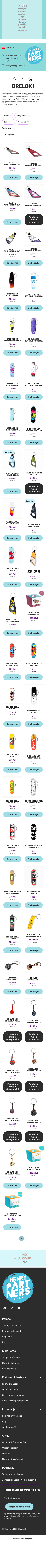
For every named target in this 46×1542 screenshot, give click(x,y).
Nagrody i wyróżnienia (13, 1459)
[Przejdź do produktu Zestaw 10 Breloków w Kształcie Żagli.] (34, 1155)
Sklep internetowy (22, 1539)
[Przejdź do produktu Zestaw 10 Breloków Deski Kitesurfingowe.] (12, 1201)
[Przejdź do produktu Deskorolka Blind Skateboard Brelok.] (12, 741)
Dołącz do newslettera (19, 1506)
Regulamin (7, 1336)
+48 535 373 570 (13, 55)
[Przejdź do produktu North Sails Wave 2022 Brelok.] (34, 509)
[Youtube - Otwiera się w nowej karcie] (19, 1308)
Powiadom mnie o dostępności (34, 219)
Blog (4, 1421)
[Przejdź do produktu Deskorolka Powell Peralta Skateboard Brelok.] (34, 415)
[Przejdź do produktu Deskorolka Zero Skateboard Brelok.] (34, 695)
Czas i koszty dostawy (13, 1395)
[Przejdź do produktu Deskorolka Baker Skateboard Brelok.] (34, 877)
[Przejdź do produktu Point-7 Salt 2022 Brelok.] (12, 603)
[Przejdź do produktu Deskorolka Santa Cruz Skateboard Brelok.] (12, 650)
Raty (4, 1342)
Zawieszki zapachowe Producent (18, 1480)
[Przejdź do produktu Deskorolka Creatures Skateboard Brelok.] (12, 787)
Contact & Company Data (14, 1442)
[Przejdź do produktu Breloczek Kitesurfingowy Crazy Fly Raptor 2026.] (34, 280)
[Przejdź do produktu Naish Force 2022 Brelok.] (34, 556)
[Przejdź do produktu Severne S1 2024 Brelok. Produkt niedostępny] (34, 459)
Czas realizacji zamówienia (15, 1400)
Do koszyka (12, 177)
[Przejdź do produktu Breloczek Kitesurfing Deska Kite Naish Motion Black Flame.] (12, 280)
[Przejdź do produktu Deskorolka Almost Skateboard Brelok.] (12, 923)
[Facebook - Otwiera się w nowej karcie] (4, 1308)
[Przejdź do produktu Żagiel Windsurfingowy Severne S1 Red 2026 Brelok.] (34, 151)
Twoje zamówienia (11, 1357)
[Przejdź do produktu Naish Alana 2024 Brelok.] (12, 508)
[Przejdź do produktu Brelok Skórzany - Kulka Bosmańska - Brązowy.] (34, 966)
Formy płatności (10, 1384)
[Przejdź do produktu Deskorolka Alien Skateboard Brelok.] (12, 555)
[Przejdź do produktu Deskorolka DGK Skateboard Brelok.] (34, 787)
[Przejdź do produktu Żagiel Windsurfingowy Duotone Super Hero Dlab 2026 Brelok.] (34, 237)
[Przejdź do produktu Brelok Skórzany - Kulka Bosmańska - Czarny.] (12, 965)
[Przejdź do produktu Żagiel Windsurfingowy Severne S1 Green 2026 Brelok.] (12, 150)
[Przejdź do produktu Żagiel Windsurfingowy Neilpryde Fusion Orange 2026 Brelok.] (12, 192)
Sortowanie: (8, 128)
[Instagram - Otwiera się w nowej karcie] (11, 1308)
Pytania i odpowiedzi (12, 1331)
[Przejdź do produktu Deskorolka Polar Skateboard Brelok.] (12, 694)
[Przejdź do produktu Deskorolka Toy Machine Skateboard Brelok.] (34, 650)
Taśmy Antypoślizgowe (13, 1474)
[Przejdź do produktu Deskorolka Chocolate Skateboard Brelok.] (34, 742)
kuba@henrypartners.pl (15, 66)
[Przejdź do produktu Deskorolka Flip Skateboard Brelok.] (34, 831)
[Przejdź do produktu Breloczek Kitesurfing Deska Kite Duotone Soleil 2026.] (12, 369)
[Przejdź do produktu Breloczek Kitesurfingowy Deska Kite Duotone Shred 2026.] (34, 325)
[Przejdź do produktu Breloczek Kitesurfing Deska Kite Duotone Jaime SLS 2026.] (12, 414)
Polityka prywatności (12, 1416)
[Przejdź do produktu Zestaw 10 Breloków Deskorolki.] (34, 600)
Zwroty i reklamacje (11, 1325)
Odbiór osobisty (10, 1389)
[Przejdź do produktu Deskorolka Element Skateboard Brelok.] (12, 831)
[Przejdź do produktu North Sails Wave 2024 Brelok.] (12, 459)
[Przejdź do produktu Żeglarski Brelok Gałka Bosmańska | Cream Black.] (12, 1157)
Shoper (21, 1529)
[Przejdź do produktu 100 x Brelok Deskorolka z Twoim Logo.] (34, 921)
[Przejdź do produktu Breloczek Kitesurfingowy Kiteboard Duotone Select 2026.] (34, 369)
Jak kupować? (9, 1427)
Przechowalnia (9, 1368)
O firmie (6, 1453)
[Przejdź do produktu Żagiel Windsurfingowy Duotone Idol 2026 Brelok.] (12, 237)
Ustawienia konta (10, 1363)
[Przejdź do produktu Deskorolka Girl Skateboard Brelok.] (12, 877)
